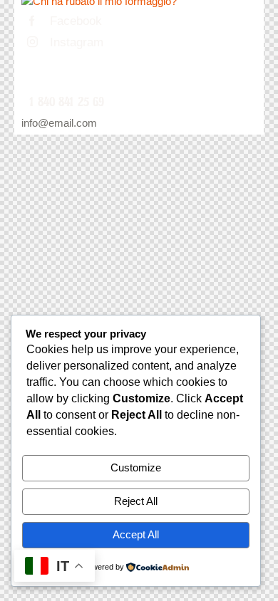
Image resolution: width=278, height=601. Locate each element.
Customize (135, 467)
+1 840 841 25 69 (62, 102)
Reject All (136, 501)
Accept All (136, 534)
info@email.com (59, 123)
